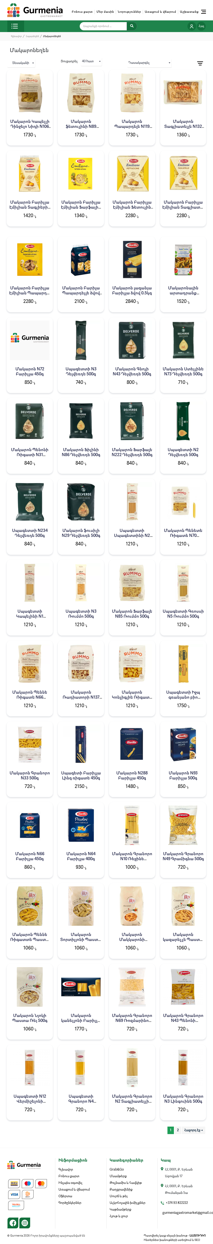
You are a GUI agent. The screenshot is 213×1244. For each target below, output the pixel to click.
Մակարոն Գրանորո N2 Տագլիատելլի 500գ (132, 1102)
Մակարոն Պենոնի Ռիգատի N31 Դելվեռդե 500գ (29, 455)
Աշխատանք (189, 11)
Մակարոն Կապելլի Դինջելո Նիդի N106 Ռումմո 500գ (30, 127)
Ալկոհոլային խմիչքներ (127, 1203)
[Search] (132, 26)
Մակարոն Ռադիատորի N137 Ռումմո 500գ (81, 697)
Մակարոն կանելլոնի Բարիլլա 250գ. (81, 1021)
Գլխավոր (16, 36)
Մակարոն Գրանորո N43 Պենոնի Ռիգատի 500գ (183, 1021)
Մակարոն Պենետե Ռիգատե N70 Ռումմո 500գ (183, 536)
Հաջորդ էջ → (193, 1130)
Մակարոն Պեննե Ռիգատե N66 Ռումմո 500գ (29, 697)
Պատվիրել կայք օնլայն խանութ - (175, 1235)
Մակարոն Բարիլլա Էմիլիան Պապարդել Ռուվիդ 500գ (30, 293)
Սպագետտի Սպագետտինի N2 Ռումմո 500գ (132, 536)
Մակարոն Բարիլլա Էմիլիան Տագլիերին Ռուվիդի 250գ (29, 207)
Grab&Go (117, 1169)
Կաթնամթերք (120, 1209)
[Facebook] (13, 1223)
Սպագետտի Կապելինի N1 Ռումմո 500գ (29, 617)
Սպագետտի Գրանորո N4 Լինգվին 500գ (81, 1102)
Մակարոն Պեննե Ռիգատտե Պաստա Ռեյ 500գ (30, 940)
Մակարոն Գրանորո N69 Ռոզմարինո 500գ (132, 1021)
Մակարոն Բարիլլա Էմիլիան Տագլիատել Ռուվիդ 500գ (183, 207)
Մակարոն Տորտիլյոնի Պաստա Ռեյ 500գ (81, 940)
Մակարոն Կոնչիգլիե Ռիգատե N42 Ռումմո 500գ (132, 697)
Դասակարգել (139, 63)
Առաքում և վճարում (160, 11)
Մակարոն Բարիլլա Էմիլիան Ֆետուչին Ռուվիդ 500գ (132, 207)
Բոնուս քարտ (82, 11)
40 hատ (88, 61)
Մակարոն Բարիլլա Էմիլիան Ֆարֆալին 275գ (81, 207)
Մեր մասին (105, 11)
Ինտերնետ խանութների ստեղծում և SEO (172, 1240)
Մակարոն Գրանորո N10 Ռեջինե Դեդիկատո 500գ (132, 859)
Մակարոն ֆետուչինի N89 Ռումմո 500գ (81, 127)
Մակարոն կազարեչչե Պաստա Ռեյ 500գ (183, 940)
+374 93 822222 (177, 1203)
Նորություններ (129, 11)
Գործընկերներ (69, 1203)
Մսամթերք (118, 1176)
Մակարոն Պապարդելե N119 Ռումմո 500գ (132, 127)
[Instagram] (24, 1223)
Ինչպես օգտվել (70, 1183)
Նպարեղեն (32, 36)
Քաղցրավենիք (121, 1189)
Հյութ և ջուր (119, 1216)
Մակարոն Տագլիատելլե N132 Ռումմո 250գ (183, 127)
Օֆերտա (65, 1196)
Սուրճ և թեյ (119, 1196)
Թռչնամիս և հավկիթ (126, 1183)
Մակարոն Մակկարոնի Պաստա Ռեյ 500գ (132, 940)
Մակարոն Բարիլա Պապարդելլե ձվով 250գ (81, 293)
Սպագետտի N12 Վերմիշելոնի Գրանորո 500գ (30, 1102)
